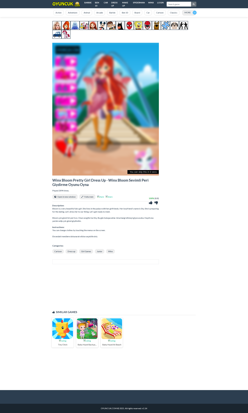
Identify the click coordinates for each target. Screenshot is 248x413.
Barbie (88, 2)
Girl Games (86, 251)
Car (106, 2)
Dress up (114, 4)
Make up (125, 4)
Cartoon (58, 251)
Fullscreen (88, 196)
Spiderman (139, 2)
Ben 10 (97, 4)
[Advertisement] (124, 290)
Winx (151, 2)
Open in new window (66, 196)
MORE (187, 12)
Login (160, 2)
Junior (99, 251)
